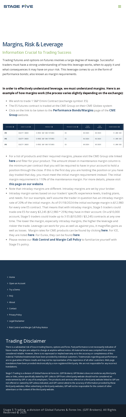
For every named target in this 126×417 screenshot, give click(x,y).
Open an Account (17, 283)
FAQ (11, 295)
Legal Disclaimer (16, 321)
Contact (12, 308)
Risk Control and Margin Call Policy (56, 239)
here (12, 161)
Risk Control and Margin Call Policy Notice (28, 327)
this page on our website (26, 184)
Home (12, 277)
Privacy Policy (15, 314)
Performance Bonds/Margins (73, 110)
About (12, 302)
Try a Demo (14, 289)
